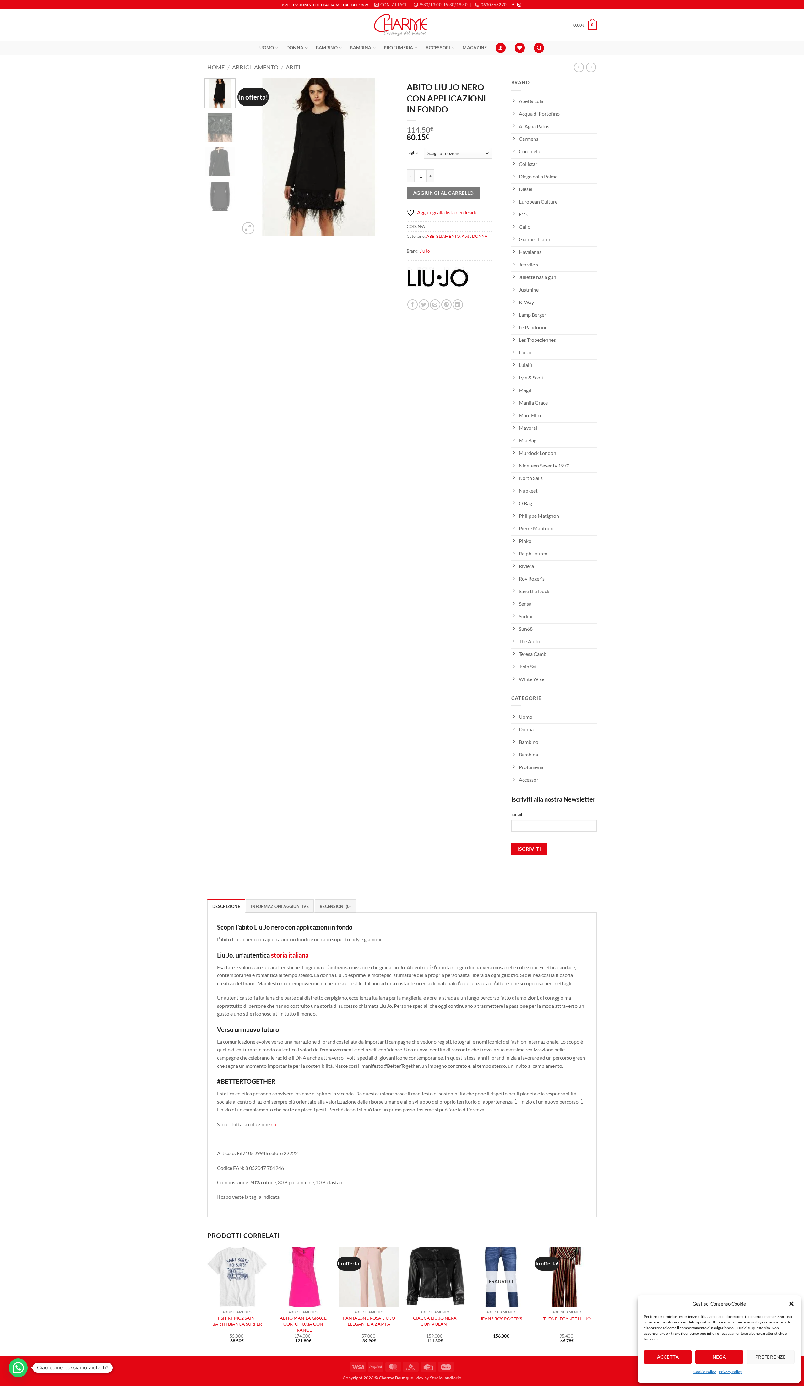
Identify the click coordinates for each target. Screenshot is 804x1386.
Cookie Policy (704, 1371)
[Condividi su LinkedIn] (458, 304)
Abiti (293, 67)
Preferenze (770, 1357)
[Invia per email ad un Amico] (435, 304)
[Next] (386, 157)
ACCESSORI (438, 47)
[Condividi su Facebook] (412, 304)
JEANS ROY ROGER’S (501, 1318)
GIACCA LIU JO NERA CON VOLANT (435, 1321)
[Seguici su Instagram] (519, 5)
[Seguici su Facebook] (513, 5)
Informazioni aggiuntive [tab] (280, 906)
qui (274, 1124)
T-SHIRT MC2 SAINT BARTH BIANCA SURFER (237, 1321)
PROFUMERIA (398, 47)
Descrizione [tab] (226, 906)
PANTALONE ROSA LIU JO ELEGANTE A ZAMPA (369, 1321)
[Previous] (251, 157)
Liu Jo (424, 251)
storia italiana (289, 955)
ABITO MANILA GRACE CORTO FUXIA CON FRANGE (303, 1323)
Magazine (475, 47)
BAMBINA (360, 47)
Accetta (668, 1357)
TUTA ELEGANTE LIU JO (567, 1318)
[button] (791, 1304)
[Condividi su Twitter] (424, 304)
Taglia (412, 152)
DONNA (294, 47)
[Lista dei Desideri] (520, 48)
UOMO (266, 47)
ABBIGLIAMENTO (255, 67)
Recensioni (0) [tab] (335, 906)
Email (516, 814)
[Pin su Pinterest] (446, 304)
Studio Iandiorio (445, 1377)
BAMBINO (327, 47)
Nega (719, 1357)
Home (216, 67)
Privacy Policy (730, 1371)
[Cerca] (539, 48)
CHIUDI (93, 1340)
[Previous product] (591, 67)
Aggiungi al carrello (443, 193)
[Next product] (579, 67)
